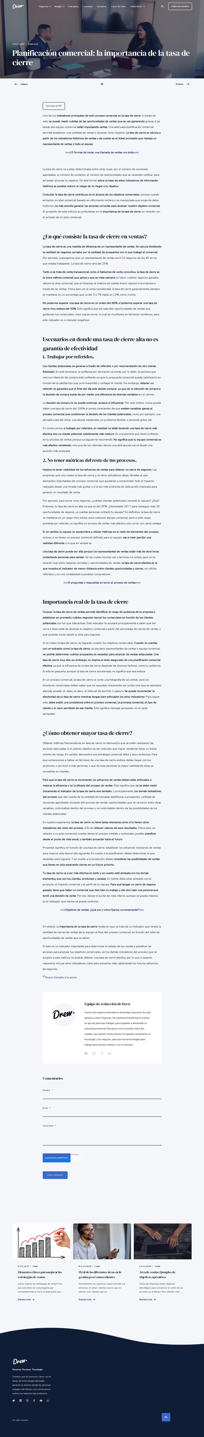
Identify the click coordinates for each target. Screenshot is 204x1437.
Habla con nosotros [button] (180, 6)
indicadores (132, 180)
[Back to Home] (18, 6)
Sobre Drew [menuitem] (136, 6)
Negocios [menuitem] (44, 6)
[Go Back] (102, 86)
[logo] (19, 1361)
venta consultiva (126, 272)
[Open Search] (162, 6)
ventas (113, 121)
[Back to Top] (166, 1417)
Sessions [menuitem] (88, 6)
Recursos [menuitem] (101, 6)
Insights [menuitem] (58, 6)
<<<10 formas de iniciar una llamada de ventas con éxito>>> (102, 152)
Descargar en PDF (54, 106)
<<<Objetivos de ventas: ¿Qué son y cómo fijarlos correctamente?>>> (102, 910)
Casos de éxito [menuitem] (118, 6)
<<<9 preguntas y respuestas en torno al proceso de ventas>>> (102, 582)
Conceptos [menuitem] (73, 6)
